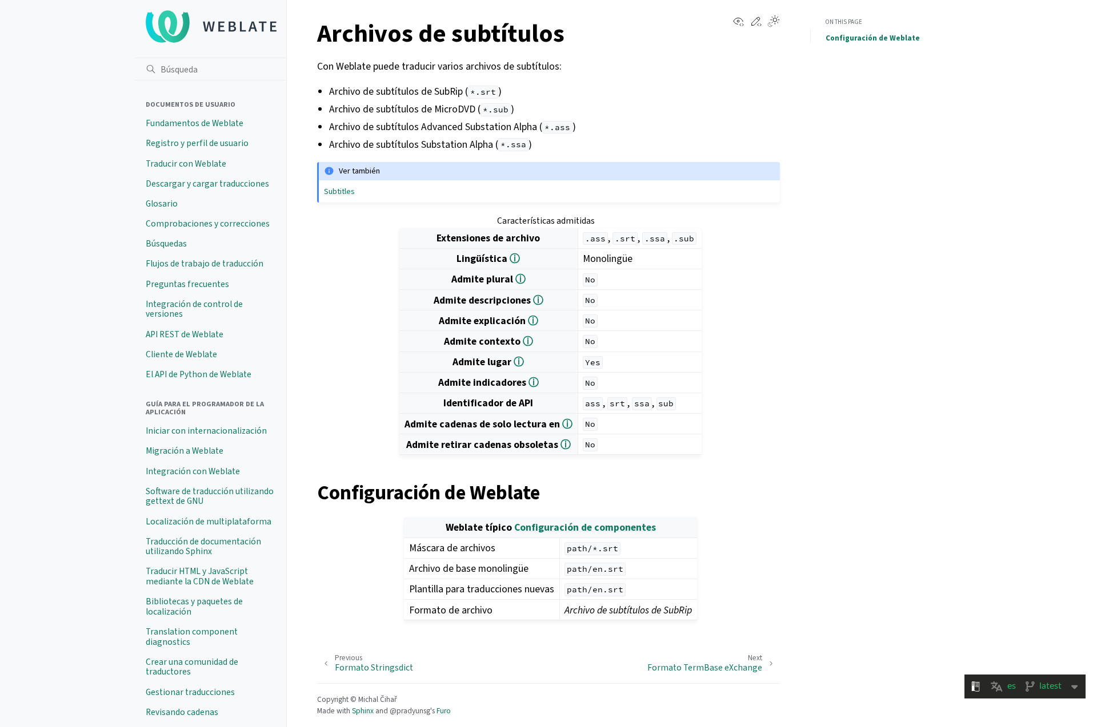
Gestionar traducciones (190, 692)
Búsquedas (166, 243)
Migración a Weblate (184, 451)
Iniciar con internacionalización (206, 431)
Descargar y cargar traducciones (207, 183)
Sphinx (363, 711)
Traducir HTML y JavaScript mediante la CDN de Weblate (200, 576)
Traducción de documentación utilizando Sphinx (203, 547)
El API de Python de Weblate (198, 374)
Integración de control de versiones (194, 309)
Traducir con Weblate (186, 163)
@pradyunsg (410, 711)
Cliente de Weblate (181, 354)
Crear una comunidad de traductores (192, 667)
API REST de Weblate (184, 334)
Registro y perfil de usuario (197, 143)
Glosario (162, 203)
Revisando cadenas (182, 712)
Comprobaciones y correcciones (208, 223)
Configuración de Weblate (873, 38)
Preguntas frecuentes (187, 284)
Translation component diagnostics (192, 637)
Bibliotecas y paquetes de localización (194, 606)
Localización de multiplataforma (208, 521)
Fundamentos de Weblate (194, 123)
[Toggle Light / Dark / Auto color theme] (773, 22)
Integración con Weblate (193, 471)
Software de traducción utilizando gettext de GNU (210, 496)
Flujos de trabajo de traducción (204, 263)
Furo (444, 711)
